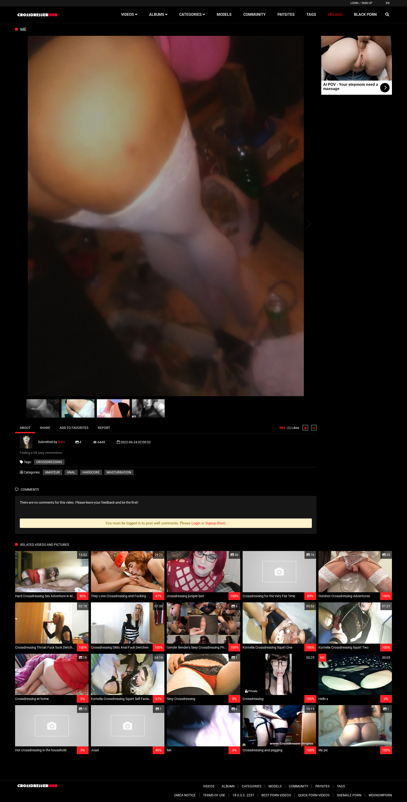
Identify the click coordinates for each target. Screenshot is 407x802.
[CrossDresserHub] (37, 14)
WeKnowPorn (380, 795)
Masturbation (119, 472)
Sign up (367, 3)
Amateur (52, 472)
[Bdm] (29, 442)
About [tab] (25, 428)
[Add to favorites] (74, 555)
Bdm (61, 442)
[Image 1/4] (42, 408)
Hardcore (91, 472)
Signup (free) (215, 523)
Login (354, 3)
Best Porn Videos (276, 795)
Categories (251, 786)
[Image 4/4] (148, 408)
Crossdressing (49, 462)
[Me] (166, 216)
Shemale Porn (349, 795)
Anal (71, 472)
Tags (341, 786)
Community (298, 786)
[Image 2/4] (77, 408)
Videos (208, 786)
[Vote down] (314, 427)
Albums (228, 786)
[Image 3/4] (113, 408)
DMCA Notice (185, 795)
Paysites (322, 786)
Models (275, 786)
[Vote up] (305, 427)
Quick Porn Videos (314, 795)
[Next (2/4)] (308, 223)
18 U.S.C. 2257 (243, 795)
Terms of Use (214, 795)
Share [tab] (45, 428)
